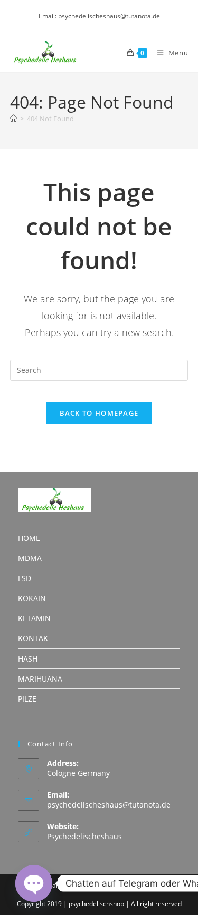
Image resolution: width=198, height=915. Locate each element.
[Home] (13, 118)
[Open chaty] (33, 883)
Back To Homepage (99, 413)
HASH (27, 659)
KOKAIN (32, 598)
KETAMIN (34, 618)
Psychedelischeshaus (84, 836)
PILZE (27, 699)
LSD (24, 578)
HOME (29, 538)
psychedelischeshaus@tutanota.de (109, 805)
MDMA (30, 558)
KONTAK (33, 638)
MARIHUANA (40, 679)
